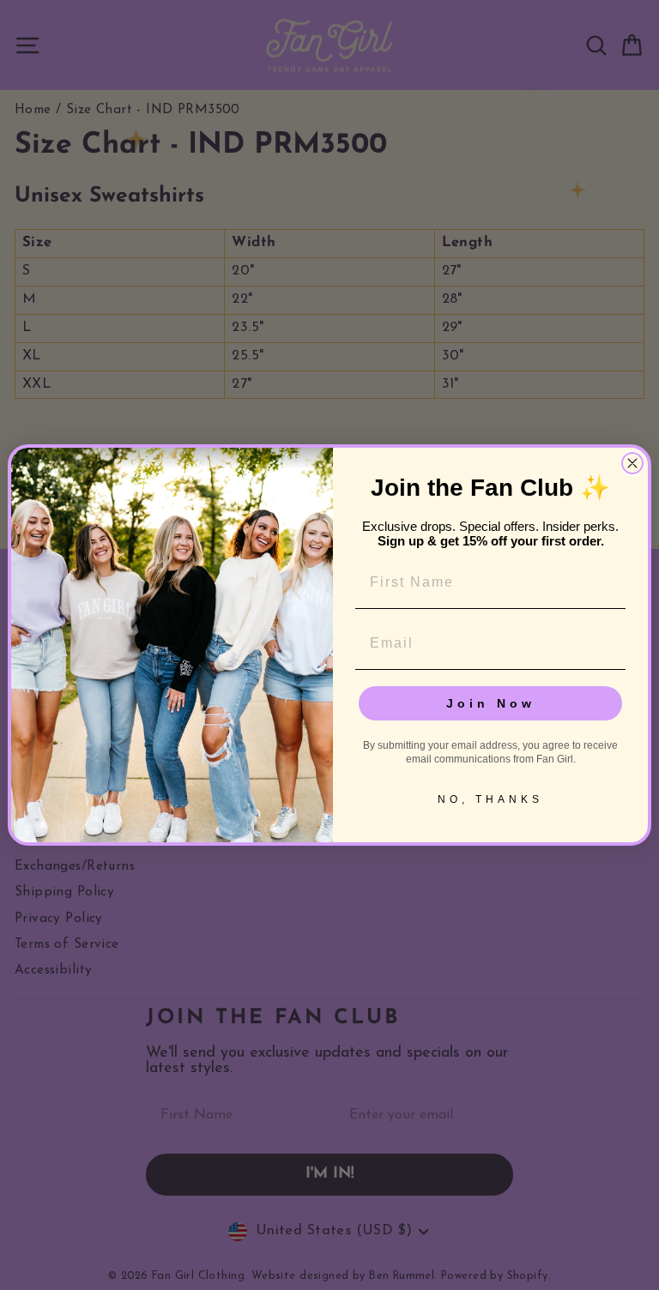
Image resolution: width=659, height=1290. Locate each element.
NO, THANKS (490, 799)
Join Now (490, 703)
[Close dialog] (632, 463)
